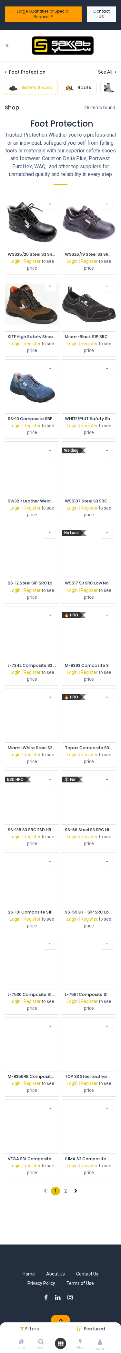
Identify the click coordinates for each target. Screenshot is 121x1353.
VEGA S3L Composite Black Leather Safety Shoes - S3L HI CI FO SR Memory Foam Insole (32, 1158)
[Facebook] (48, 1298)
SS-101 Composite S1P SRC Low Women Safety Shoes (32, 912)
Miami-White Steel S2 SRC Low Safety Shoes (32, 747)
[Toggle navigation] (7, 45)
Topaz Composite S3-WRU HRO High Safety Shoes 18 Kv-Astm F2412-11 (89, 747)
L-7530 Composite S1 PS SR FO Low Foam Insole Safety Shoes (32, 994)
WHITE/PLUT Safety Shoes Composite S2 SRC (89, 418)
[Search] (41, 1342)
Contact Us (87, 1273)
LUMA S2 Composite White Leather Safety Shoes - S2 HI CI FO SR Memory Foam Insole (89, 1158)
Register (32, 261)
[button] (94, 1329)
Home (29, 1273)
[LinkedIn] (60, 1298)
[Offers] (80, 1342)
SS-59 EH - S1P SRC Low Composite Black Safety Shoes (89, 912)
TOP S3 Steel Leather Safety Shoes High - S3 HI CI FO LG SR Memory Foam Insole (89, 1076)
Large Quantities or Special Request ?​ (43, 13)
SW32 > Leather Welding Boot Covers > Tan (32, 501)
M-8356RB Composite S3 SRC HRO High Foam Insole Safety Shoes (32, 1076)
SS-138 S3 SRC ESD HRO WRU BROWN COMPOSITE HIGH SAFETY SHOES (32, 829)
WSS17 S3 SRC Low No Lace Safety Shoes (89, 583)
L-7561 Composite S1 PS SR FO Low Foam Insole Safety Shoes (89, 994)
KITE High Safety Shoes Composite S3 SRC (32, 336)
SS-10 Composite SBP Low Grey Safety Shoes (32, 418)
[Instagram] (72, 1298)
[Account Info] (100, 1342)
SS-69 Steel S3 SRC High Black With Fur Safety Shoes (89, 829)
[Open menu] (60, 1344)
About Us (55, 1273)
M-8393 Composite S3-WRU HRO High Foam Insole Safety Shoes (89, 665)
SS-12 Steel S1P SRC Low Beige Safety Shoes (32, 583)
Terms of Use (80, 1283)
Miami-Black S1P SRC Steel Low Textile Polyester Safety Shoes (89, 336)
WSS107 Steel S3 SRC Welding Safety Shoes (89, 501)
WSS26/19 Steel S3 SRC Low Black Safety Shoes (89, 254)
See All (105, 72)
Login (15, 261)
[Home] (21, 1342)
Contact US (101, 13)
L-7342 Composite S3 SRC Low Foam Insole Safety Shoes (32, 665)
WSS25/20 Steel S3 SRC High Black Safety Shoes (32, 254)
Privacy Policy (41, 1283)
